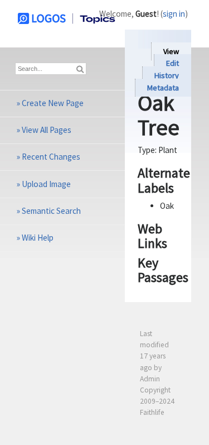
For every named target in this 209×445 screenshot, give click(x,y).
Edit (172, 64)
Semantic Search (51, 210)
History (166, 75)
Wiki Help (38, 237)
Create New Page (53, 103)
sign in (174, 13)
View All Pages (46, 130)
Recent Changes (51, 156)
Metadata (163, 88)
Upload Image (46, 184)
